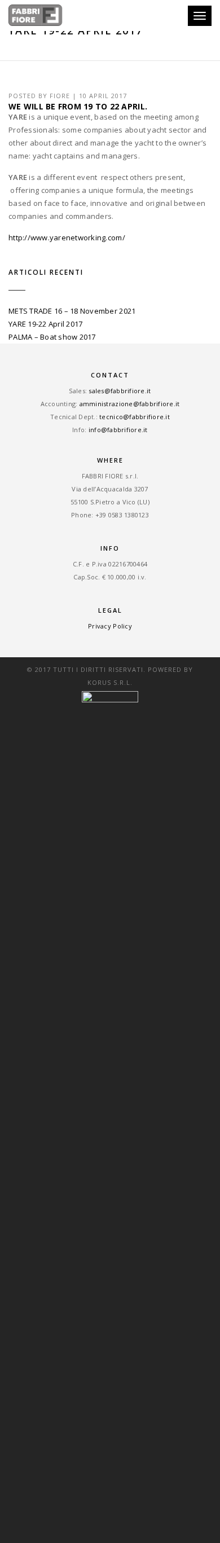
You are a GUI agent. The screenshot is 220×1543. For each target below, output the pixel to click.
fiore (60, 95)
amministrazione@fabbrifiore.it (130, 403)
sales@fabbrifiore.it (120, 390)
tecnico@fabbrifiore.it (134, 416)
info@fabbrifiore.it (118, 429)
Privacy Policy (110, 626)
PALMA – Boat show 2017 (52, 337)
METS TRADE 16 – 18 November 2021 (71, 311)
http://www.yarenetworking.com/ (66, 237)
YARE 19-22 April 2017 (45, 324)
